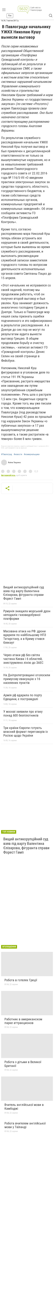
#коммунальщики (31, 454)
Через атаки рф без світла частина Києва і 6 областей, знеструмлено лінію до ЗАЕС (23, 658)
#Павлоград (6, 454)
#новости (18, 454)
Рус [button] (10, 15)
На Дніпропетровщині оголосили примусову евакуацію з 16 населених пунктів (26, 679)
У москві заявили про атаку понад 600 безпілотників (23, 713)
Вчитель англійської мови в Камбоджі (24, 1107)
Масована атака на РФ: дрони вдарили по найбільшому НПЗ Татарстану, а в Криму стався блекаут (24, 636)
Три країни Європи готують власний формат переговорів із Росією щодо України (25, 731)
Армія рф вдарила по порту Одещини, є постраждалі (22, 697)
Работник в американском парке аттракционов (23, 1021)
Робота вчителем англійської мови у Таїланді (25, 1125)
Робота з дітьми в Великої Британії (22, 1064)
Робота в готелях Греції (20, 980)
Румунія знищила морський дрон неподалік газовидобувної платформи (26, 615)
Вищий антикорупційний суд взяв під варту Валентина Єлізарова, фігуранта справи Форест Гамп (23, 592)
